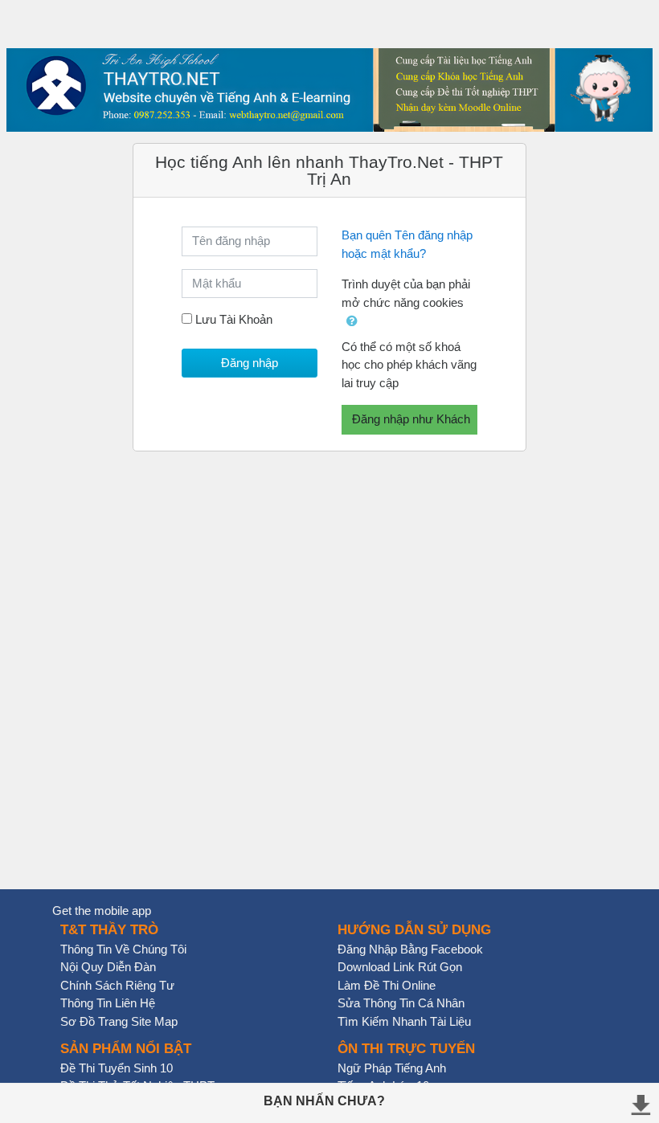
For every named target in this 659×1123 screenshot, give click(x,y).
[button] (352, 322)
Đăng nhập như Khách (411, 419)
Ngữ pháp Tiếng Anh (392, 1068)
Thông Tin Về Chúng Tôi (123, 949)
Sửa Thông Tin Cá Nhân (401, 1003)
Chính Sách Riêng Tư (117, 985)
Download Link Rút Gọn (400, 967)
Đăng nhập (249, 363)
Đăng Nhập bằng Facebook (410, 949)
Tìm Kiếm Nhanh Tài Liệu (404, 1021)
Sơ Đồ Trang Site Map (119, 1021)
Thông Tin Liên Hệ (107, 1003)
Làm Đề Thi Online (387, 985)
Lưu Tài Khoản (233, 319)
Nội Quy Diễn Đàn (108, 967)
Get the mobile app (101, 910)
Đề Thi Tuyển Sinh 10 (116, 1068)
